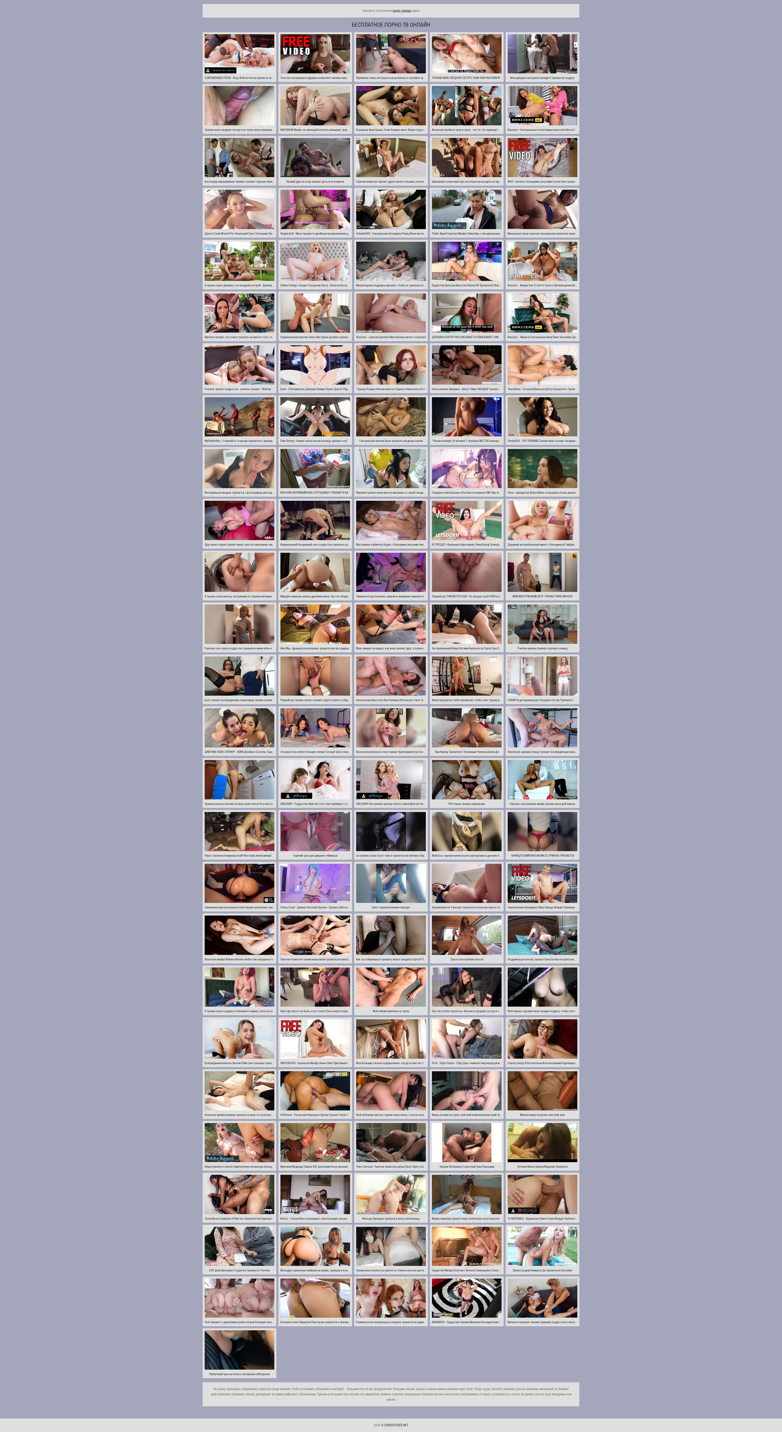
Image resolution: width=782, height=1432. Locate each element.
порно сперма (402, 11)
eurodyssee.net (396, 1425)
